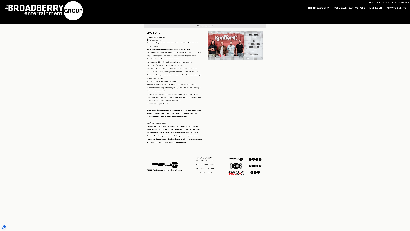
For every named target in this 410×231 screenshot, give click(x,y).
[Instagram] (256, 159)
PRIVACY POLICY (205, 173)
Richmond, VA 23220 (205, 160)
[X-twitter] (253, 159)
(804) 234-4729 (202, 169)
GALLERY (386, 2)
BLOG (394, 2)
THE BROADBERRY (318, 8)
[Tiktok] (260, 159)
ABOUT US (373, 2)
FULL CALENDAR (343, 8)
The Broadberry (155, 40)
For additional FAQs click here (157, 104)
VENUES (360, 8)
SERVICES (402, 2)
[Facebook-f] (250, 159)
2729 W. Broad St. (204, 158)
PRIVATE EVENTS (396, 8)
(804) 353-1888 (201, 165)
